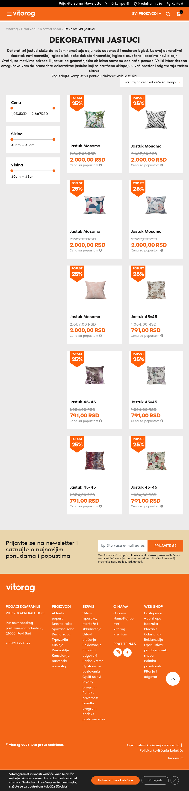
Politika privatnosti (152, 663)
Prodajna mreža (150, 4)
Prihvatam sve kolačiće (115, 780)
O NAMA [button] (120, 607)
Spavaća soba (63, 629)
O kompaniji (120, 4)
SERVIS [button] (88, 607)
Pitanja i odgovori (90, 653)
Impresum (175, 758)
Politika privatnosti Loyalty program (91, 701)
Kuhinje (57, 645)
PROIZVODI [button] (61, 607)
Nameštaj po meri (123, 621)
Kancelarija (61, 656)
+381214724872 (18, 643)
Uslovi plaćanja (89, 637)
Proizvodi (28, 29)
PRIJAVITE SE (165, 546)
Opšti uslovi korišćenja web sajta (153, 745)
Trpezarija (60, 640)
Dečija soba (61, 634)
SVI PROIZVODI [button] (145, 14)
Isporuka (151, 624)
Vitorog (12, 29)
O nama (119, 613)
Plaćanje (150, 629)
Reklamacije (92, 645)
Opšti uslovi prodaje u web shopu (155, 650)
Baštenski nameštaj (59, 663)
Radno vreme (93, 661)
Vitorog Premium (120, 631)
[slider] (11, 108)
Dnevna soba (50, 29)
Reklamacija (153, 640)
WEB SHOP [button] (153, 607)
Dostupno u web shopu (153, 615)
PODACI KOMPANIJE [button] (23, 607)
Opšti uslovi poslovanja (92, 668)
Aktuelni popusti (58, 615)
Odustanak (152, 634)
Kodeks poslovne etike (94, 716)
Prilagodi (155, 780)
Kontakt (177, 4)
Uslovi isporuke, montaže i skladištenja (92, 621)
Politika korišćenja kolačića (161, 751)
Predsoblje (60, 650)
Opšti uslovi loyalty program (92, 682)
